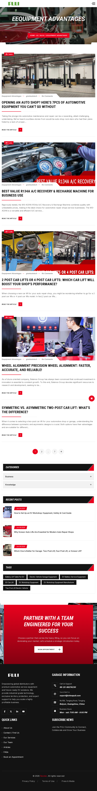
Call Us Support (66, 684)
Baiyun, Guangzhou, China (72, 704)
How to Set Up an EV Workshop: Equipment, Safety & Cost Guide (42, 513)
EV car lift (9, 582)
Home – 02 (34, 35)
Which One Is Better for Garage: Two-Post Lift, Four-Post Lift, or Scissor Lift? (48, 551)
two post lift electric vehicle (16, 588)
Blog (42, 35)
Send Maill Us (65, 692)
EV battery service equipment (74, 577)
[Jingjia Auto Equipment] (15, 3)
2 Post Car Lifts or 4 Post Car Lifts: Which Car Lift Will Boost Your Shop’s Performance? (48, 282)
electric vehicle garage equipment (43, 577)
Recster (43, 776)
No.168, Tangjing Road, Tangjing (72, 701)
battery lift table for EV (14, 577)
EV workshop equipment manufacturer (59, 582)
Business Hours (66, 709)
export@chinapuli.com (70, 695)
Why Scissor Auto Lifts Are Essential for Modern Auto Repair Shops (44, 532)
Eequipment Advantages (11, 96)
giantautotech (31, 96)
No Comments (47, 96)
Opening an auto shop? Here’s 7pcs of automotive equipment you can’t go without (43, 104)
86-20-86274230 (68, 687)
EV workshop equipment (28, 582)
